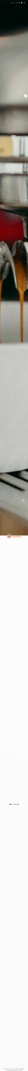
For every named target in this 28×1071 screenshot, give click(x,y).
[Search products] (26, 96)
